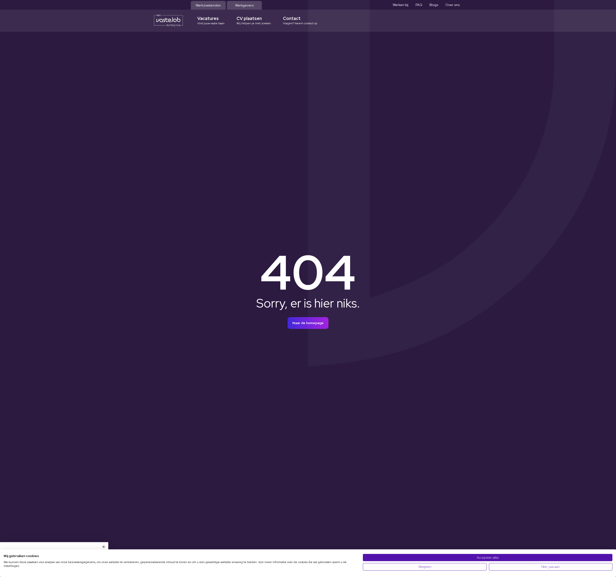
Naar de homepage (308, 323)
